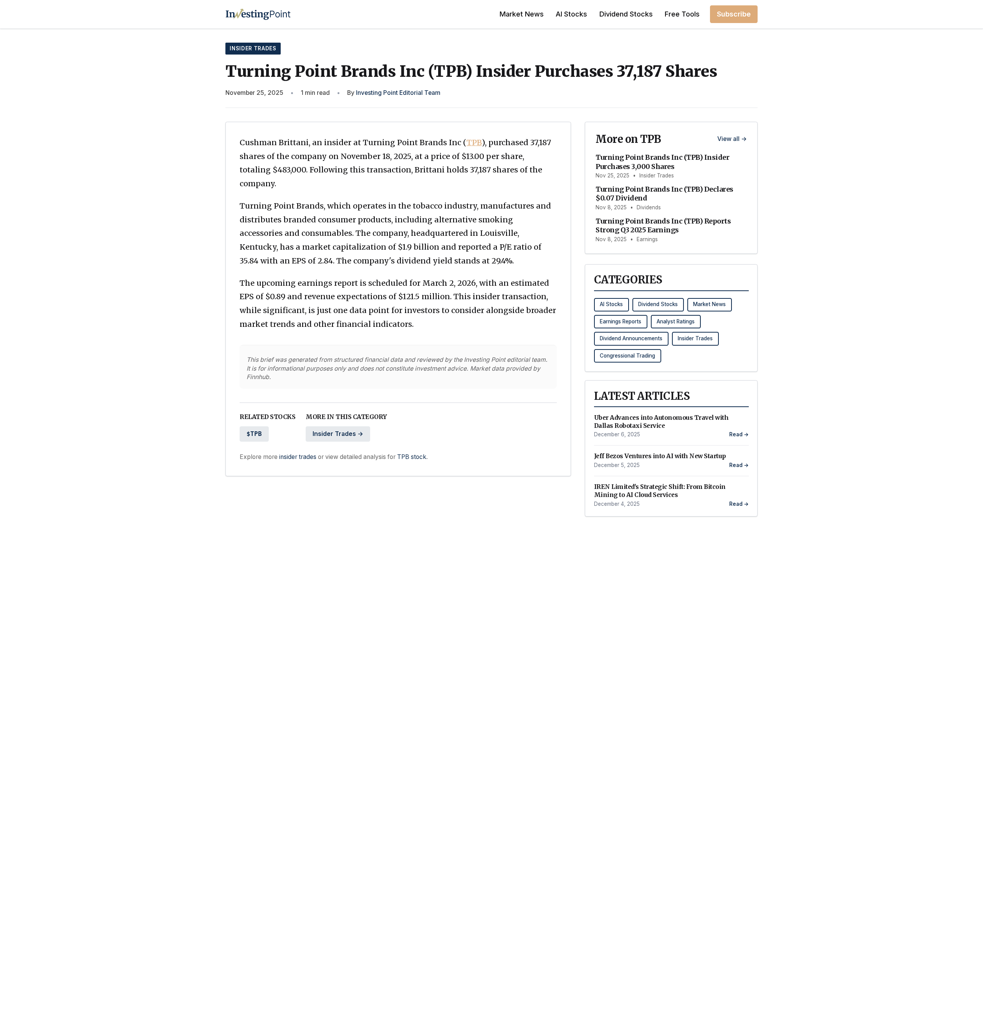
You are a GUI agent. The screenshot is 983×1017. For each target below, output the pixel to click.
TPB (474, 142)
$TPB (254, 433)
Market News (522, 14)
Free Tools (682, 14)
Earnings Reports (620, 321)
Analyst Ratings (676, 321)
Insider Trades (253, 48)
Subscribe (734, 14)
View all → (732, 138)
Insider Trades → (338, 433)
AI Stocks (571, 14)
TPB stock (411, 456)
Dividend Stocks (626, 14)
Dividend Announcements (631, 338)
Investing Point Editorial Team (398, 92)
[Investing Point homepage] (258, 14)
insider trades (297, 456)
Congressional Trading (627, 356)
